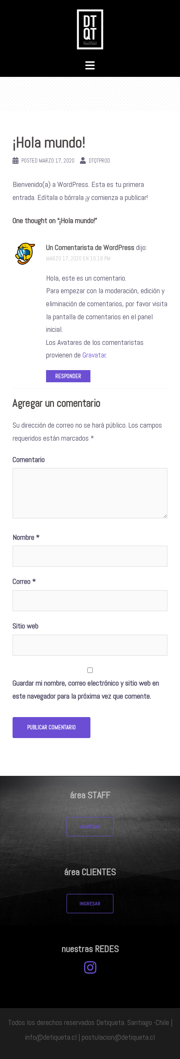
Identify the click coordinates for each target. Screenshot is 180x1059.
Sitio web (26, 626)
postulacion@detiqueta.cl (118, 1037)
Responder (68, 376)
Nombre (26, 537)
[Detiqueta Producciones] (90, 29)
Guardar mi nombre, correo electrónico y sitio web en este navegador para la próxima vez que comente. (86, 689)
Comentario (29, 459)
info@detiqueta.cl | (52, 1037)
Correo (24, 581)
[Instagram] (90, 970)
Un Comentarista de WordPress (90, 247)
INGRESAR (90, 826)
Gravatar (94, 355)
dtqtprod (99, 160)
